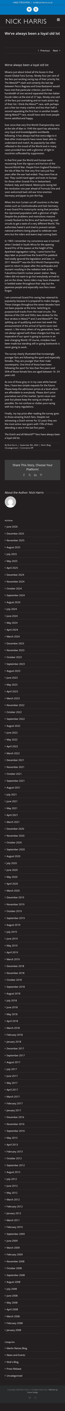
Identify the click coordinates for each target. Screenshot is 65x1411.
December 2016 (15, 1117)
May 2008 (12, 1302)
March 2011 (13, 1220)
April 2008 (12, 1309)
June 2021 (12, 801)
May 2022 (12, 739)
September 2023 (16, 663)
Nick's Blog (46, 445)
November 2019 (15, 904)
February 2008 (15, 1323)
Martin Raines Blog (17, 1348)
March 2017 (13, 1096)
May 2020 (12, 876)
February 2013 (15, 1151)
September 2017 (16, 1055)
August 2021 (13, 787)
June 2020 (12, 869)
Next (55, 50)
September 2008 (16, 1275)
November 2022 (15, 705)
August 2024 (13, 602)
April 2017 (12, 1089)
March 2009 (13, 1247)
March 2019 (13, 959)
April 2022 (12, 746)
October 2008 (14, 1268)
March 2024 (13, 636)
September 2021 (16, 780)
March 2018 (13, 1027)
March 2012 (13, 1199)
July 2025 (12, 554)
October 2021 (14, 773)
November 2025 (15, 540)
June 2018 (12, 1007)
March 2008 (13, 1316)
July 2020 (12, 863)
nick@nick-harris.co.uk (42, 2)
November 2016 (15, 1124)
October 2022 (14, 712)
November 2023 (15, 650)
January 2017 (14, 1110)
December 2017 (15, 1048)
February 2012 (15, 1206)
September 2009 (16, 1233)
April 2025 (12, 567)
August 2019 (13, 924)
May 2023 (12, 684)
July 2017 (12, 1069)
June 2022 (12, 732)
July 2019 (12, 931)
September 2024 (16, 595)
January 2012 (14, 1213)
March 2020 (13, 890)
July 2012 (12, 1179)
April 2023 (12, 691)
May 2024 (12, 622)
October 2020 (14, 842)
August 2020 (13, 856)
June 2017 (12, 1075)
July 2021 (12, 794)
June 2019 (12, 938)
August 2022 (13, 725)
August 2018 (13, 993)
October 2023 (14, 657)
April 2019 (12, 952)
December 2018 (15, 966)
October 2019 (14, 911)
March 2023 (13, 698)
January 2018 (14, 1041)
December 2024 (15, 574)
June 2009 (12, 1240)
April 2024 (12, 629)
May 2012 (12, 1192)
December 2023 (15, 643)
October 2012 (14, 1158)
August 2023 (13, 670)
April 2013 (12, 1144)
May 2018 (12, 1014)
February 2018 (15, 1034)
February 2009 (15, 1254)
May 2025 (12, 561)
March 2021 (13, 821)
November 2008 (15, 1261)
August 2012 (13, 1172)
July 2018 (12, 1000)
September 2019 (16, 918)
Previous (45, 50)
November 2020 (15, 835)
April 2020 (12, 883)
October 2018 (14, 979)
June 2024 (12, 615)
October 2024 (14, 588)
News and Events (16, 1355)
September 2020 (16, 849)
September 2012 (16, 1165)
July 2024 (12, 609)
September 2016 (16, 1130)
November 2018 (15, 973)
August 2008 (13, 1281)
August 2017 (13, 1062)
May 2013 (12, 1137)
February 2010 (15, 1227)
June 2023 (12, 677)
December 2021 (15, 760)
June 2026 (12, 526)
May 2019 (12, 945)
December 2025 (15, 533)
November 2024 (15, 581)
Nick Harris (12, 445)
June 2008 (12, 1295)
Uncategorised (11, 448)
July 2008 (12, 1288)
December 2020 (15, 828)
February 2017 (15, 1103)
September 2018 (16, 986)
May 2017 (12, 1082)
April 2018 (12, 1021)
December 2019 (15, 897)
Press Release (14, 1368)
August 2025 (13, 547)
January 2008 (14, 1330)
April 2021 (12, 815)
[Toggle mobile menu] (58, 19)
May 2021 (12, 808)
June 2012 (12, 1185)
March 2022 (13, 753)
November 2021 (15, 767)
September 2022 (16, 718)
